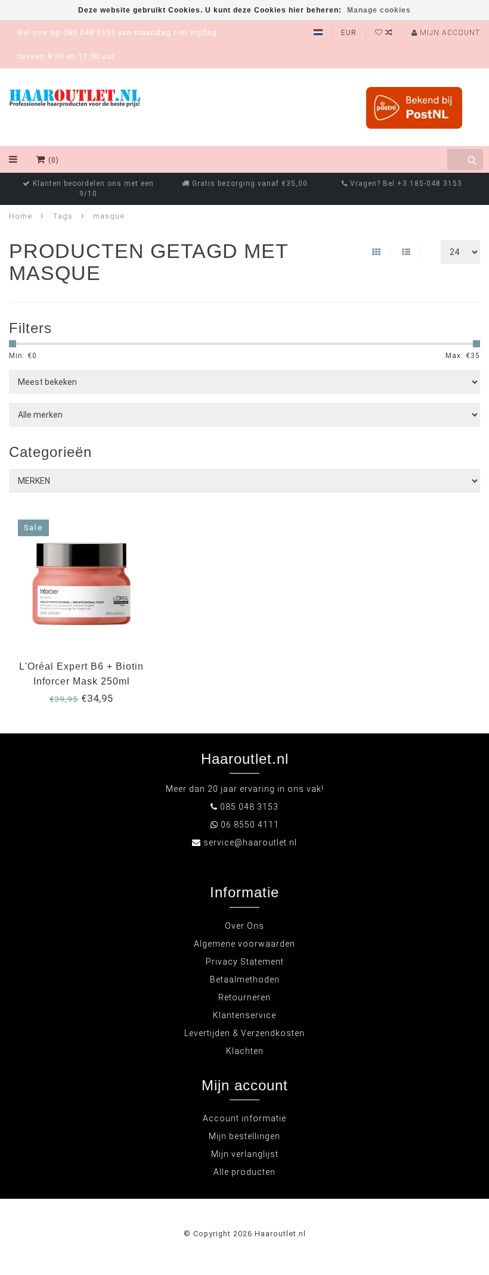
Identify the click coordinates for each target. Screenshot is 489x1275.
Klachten (245, 1051)
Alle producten (244, 1172)
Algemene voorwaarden (244, 944)
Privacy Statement (245, 961)
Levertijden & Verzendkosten (244, 1033)
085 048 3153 (249, 806)
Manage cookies (379, 10)
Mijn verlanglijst (244, 1154)
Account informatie (244, 1118)
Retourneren (244, 997)
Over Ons (244, 926)
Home (20, 216)
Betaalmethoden (245, 979)
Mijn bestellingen (244, 1136)
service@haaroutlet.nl (250, 842)
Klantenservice (244, 1015)
